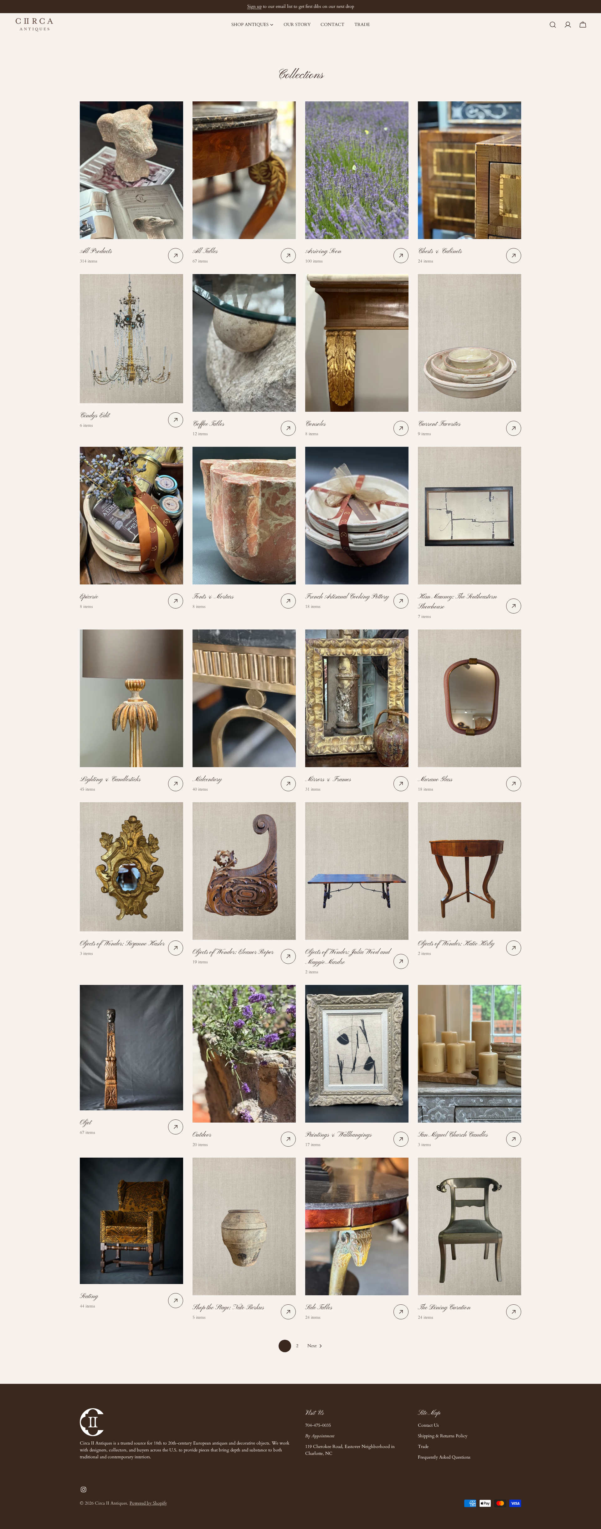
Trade (423, 1447)
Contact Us (428, 1425)
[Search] (553, 24)
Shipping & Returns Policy (442, 1436)
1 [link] (285, 1346)
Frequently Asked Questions (444, 1457)
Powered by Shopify (148, 1503)
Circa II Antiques (111, 1503)
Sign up (254, 6)
